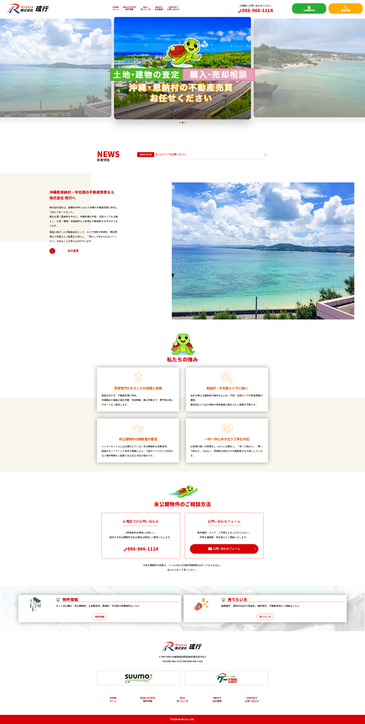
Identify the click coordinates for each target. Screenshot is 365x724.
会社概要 (159, 7)
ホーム (116, 7)
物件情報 (129, 7)
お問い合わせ (173, 7)
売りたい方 (145, 7)
